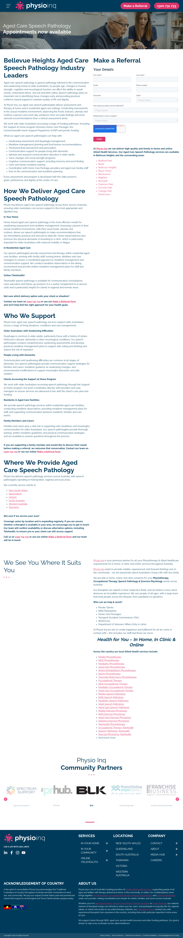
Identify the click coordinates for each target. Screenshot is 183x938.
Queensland (15, 494)
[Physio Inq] (35, 6)
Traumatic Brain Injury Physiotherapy (117, 677)
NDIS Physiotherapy (108, 660)
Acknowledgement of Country (169, 935)
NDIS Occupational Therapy (113, 684)
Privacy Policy (105, 935)
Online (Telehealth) (89, 860)
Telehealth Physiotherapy (111, 724)
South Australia (17, 500)
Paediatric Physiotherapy (111, 663)
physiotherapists (100, 895)
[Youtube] (23, 853)
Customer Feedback (150, 935)
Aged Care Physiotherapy (111, 667)
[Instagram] (17, 853)
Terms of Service (117, 935)
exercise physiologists (142, 895)
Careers (156, 860)
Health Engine (161, 806)
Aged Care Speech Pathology (113, 707)
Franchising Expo (92, 806)
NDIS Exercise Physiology (111, 714)
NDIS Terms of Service (133, 935)
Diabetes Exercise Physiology (113, 721)
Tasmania (14, 507)
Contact (156, 843)
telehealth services (145, 909)
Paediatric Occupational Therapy (115, 687)
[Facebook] (11, 853)
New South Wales (18, 490)
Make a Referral (135, 6)
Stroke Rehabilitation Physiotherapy (117, 670)
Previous (5, 799)
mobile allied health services (138, 889)
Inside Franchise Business (126, 806)
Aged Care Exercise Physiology (114, 717)
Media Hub (158, 854)
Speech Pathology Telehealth (114, 731)
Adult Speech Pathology (111, 704)
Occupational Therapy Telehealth (116, 727)
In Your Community (88, 851)
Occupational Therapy (110, 680)
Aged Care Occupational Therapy (115, 690)
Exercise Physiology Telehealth (114, 734)
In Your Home (90, 843)
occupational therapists (120, 895)
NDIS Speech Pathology (111, 697)
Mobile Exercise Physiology (112, 711)
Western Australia (18, 504)
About (155, 849)
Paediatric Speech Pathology (113, 700)
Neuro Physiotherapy (109, 674)
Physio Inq (101, 148)
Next (177, 799)
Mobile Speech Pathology (112, 694)
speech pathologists (166, 895)
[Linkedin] (5, 853)
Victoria (13, 497)
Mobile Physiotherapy (109, 657)
